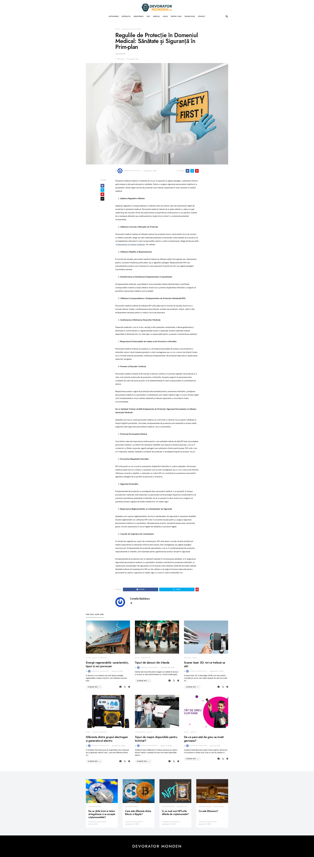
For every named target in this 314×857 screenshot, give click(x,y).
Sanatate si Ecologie (131, 29)
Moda (165, 16)
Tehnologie (190, 16)
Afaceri (187, 658)
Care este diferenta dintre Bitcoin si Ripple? (138, 812)
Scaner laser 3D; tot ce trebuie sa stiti (204, 664)
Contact (201, 16)
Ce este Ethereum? (208, 811)
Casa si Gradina (99, 658)
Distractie (126, 16)
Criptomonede (94, 807)
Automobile (114, 16)
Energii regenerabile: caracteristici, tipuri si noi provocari (107, 664)
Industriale (139, 16)
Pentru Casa (176, 16)
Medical (156, 16)
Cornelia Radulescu (132, 171)
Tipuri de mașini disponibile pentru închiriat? (156, 739)
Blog (117, 29)
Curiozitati (146, 658)
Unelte (193, 732)
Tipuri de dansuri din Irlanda (152, 662)
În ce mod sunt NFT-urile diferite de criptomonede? (175, 812)
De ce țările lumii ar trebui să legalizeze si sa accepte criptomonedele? (101, 814)
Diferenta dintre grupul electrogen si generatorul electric (107, 739)
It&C (148, 16)
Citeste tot (93, 687)
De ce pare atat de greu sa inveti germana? (204, 739)
